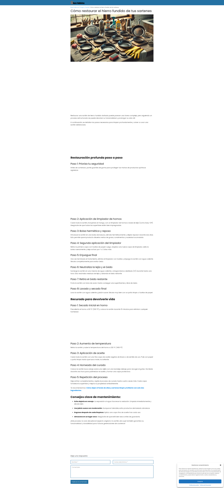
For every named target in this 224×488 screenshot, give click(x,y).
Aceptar (200, 481)
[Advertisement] (112, 76)
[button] (220, 465)
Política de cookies (194, 485)
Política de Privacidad (205, 485)
